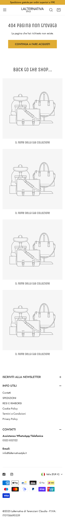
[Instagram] (12, 474)
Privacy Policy (10, 419)
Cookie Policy (10, 408)
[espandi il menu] (5, 10)
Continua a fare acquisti (32, 44)
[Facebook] (4, 474)
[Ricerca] (51, 10)
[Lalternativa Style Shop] (32, 9)
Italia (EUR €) (52, 474)
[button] (58, 10)
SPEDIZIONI (9, 398)
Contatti (7, 393)
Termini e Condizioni (14, 413)
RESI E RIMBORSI (12, 403)
